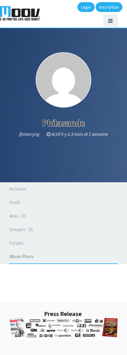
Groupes (20, 229)
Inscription (109, 7)
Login (86, 7)
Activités (17, 189)
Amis (16, 216)
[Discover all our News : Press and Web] (63, 329)
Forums (16, 243)
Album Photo (21, 256)
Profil (14, 202)
